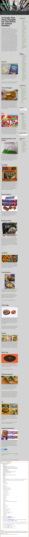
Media (20, 12)
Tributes (10, 13)
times (13, 346)
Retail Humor (24, 123)
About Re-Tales (4, 12)
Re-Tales (6, 4)
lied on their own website (13, 321)
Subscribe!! (23, 12)
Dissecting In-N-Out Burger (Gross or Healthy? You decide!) (5, 454)
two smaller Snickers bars (11, 213)
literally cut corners (10, 441)
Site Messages (24, 125)
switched (8, 104)
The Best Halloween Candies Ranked (24, 45)
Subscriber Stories (5, 13)
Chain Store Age (24, 148)
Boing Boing (24, 151)
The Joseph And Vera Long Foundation (24, 144)
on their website (13, 243)
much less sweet (9, 418)
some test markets (14, 393)
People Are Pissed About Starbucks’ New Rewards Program (24, 71)
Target (22, 101)
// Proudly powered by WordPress (6, 459)
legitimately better (4, 295)
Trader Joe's (23, 97)
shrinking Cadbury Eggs (11, 29)
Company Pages (11, 12)
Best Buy (22, 96)
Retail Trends (6, 451)
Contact (16, 12)
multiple (10, 346)
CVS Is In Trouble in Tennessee (23, 20)
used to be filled (7, 81)
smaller (2, 366)
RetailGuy (11, 28)
